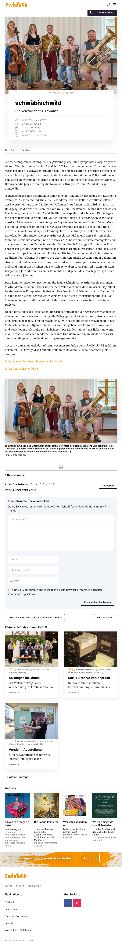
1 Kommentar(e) (31, 127)
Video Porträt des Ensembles (33, 361)
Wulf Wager (22, 669)
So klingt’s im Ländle (24, 678)
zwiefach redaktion (26, 741)
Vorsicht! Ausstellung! (26, 749)
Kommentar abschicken (97, 602)
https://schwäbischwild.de (21, 368)
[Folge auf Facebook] (68, 903)
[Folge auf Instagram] (77, 903)
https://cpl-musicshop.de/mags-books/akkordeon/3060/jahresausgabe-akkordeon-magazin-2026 (17, 839)
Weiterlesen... (15, 692)
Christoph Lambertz (34, 120)
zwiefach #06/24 (31, 124)
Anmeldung (90, 858)
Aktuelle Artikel (18, 744)
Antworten (108, 485)
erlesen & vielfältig (61, 93)
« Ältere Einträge (17, 777)
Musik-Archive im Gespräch (89, 678)
